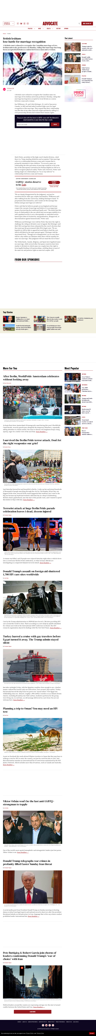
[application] (79, 94)
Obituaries (84, 385)
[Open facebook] (18, 23)
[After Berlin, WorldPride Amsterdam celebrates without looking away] (32, 402)
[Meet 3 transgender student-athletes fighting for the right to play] (73, 431)
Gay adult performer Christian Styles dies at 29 (86, 390)
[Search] (79, 23)
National (84, 374)
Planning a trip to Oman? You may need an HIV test (30, 710)
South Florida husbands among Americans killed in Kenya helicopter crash (23, 328)
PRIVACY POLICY (51, 1022)
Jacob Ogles (6, 578)
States (83, 417)
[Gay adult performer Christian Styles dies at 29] (73, 388)
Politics (30, 28)
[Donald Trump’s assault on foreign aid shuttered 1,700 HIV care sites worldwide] (32, 597)
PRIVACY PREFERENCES (60, 1022)
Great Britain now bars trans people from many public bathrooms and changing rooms (54, 328)
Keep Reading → (41, 432)
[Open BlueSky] (21, 23)
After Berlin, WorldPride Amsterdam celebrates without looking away (31, 377)
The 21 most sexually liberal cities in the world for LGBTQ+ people (54, 319)
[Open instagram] (28, 23)
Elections (84, 43)
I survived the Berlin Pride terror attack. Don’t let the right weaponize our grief (32, 441)
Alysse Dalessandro (7, 383)
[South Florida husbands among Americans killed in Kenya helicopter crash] (9, 327)
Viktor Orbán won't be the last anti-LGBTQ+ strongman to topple (28, 802)
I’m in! (55, 124)
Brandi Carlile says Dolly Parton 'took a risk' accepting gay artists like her (87, 60)
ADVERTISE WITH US (43, 1022)
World (8, 33)
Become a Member (54, 182)
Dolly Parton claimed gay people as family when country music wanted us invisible (87, 72)
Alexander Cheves (7, 447)
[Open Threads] (24, 23)
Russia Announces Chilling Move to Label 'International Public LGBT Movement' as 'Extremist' (23, 320)
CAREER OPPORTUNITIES (33, 1022)
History (58, 28)
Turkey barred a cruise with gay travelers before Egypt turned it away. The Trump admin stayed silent (32, 639)
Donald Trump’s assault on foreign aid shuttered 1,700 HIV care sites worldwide (31, 572)
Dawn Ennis (6, 715)
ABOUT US (24, 1022)
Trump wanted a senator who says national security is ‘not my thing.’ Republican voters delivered (87, 50)
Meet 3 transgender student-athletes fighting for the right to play (87, 434)
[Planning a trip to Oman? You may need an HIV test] (32, 734)
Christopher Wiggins (7, 515)
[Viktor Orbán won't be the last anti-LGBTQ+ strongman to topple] (32, 827)
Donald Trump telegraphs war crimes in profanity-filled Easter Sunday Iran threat (27, 862)
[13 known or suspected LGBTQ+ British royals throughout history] (70, 319)
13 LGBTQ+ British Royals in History (85, 319)
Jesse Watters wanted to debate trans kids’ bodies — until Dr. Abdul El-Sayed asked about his (87, 381)
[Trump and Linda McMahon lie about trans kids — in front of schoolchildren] (73, 399)
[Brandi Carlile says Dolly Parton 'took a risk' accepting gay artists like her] (73, 57)
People (83, 54)
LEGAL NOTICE (76, 1022)
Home (4, 33)
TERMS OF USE (69, 1022)
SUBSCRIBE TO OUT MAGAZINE (7, 23)
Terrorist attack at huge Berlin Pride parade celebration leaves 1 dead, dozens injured (29, 509)
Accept (92, 1033)
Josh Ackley (6, 808)
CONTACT (19, 1022)
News (39, 28)
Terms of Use (40, 1033)
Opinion (66, 28)
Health (48, 28)
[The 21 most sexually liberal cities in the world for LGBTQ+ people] (40, 319)
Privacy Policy (30, 1033)
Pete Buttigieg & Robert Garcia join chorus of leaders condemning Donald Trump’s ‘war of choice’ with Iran (29, 956)
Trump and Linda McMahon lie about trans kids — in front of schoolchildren (87, 401)
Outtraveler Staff (11, 88)
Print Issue (85, 428)
